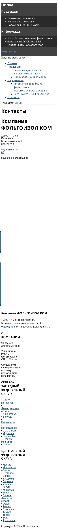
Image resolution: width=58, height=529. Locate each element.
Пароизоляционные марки (23, 25)
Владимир (9, 478)
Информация (11, 31)
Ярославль (9, 520)
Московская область (8, 469)
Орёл (6, 503)
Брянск (7, 476)
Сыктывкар (9, 430)
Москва (7, 464)
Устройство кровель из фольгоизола (30, 38)
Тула (5, 517)
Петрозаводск (9, 428)
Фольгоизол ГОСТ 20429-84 (24, 41)
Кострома (8, 489)
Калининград (8, 422)
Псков (6, 444)
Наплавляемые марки (20, 21)
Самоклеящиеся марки (21, 18)
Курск (6, 492)
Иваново (8, 484)
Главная (7, 5)
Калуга (7, 487)
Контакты (8, 51)
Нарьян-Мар (10, 436)
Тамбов (7, 512)
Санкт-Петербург (7, 401)
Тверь (6, 515)
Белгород (8, 473)
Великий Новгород (6, 440)
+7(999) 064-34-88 (11, 103)
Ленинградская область (10, 409)
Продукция (10, 11)
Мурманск (8, 433)
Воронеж (8, 481)
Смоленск (8, 509)
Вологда (7, 416)
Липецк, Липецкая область (6, 498)
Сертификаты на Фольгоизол (25, 45)
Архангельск (10, 414)
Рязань (7, 506)
